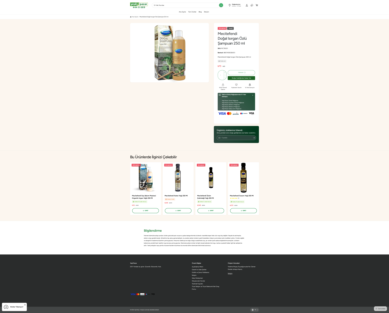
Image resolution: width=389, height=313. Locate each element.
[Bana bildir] (254, 137)
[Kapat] (252, 95)
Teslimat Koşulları (197, 284)
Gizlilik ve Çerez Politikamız (200, 272)
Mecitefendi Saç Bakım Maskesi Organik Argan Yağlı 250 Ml (144, 197)
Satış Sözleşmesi (197, 278)
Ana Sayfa (135, 17)
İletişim (194, 275)
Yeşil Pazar (137, 309)
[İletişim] (251, 5)
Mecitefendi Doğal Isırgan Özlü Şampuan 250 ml (154, 17)
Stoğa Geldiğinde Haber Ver (241, 78)
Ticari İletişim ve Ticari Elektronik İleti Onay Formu (205, 288)
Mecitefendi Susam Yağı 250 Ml (241, 196)
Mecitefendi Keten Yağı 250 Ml (176, 196)
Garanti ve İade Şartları (199, 269)
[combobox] (187, 5)
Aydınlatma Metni (197, 267)
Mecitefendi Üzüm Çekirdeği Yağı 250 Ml (205, 197)
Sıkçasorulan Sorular (198, 281)
